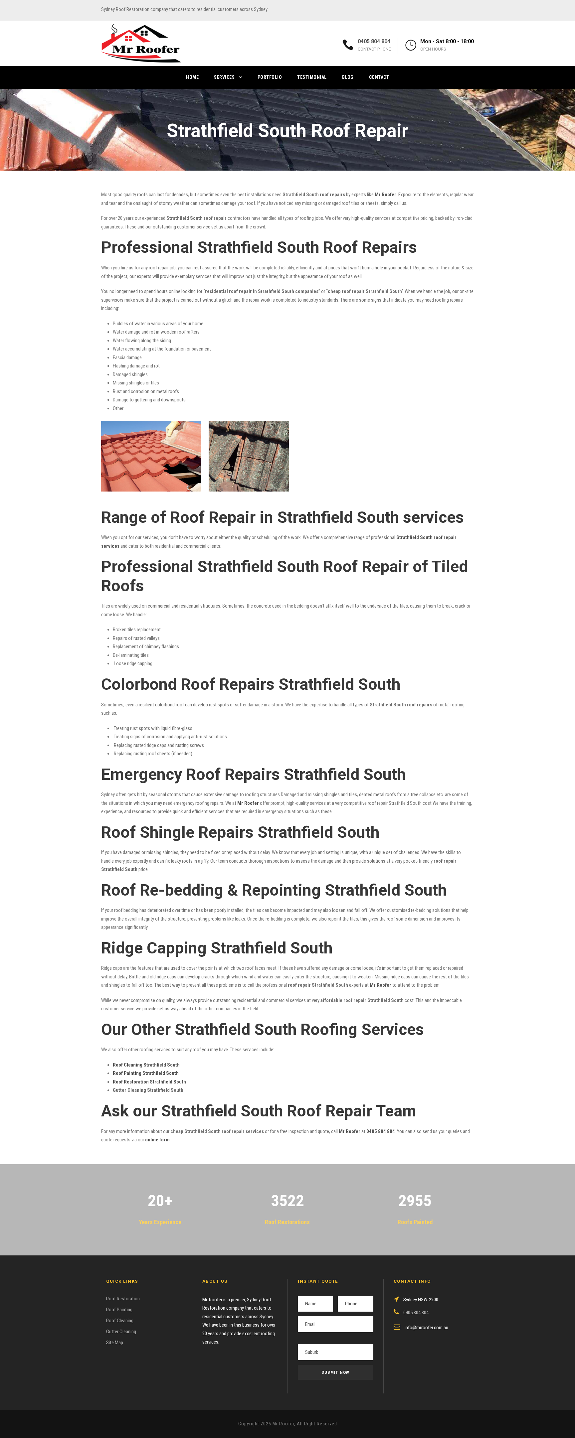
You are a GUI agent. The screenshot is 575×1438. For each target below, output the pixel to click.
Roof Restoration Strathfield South (149, 1082)
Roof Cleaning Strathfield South (146, 1065)
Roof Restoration (123, 1299)
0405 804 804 (374, 41)
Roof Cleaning (119, 1321)
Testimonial (312, 77)
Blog (348, 77)
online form (157, 1140)
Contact (379, 77)
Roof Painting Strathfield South (146, 1073)
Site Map (114, 1343)
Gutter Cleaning (121, 1332)
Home (192, 77)
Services (224, 77)
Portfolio (270, 77)
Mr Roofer (349, 1131)
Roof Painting (119, 1310)
